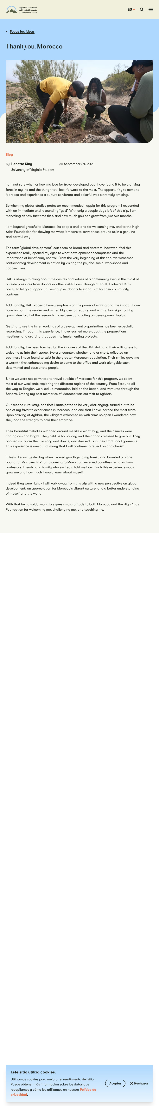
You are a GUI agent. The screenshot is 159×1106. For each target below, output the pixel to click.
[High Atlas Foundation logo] (21, 9)
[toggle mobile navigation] (151, 9)
